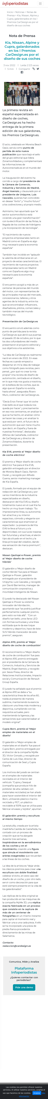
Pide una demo (24, 987)
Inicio (10, 12)
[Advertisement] (20, 1035)
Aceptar (36, 1093)
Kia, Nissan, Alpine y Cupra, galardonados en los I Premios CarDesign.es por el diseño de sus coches (22, 51)
